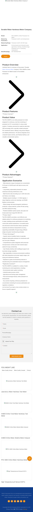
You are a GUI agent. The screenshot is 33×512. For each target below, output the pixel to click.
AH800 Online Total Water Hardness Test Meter (14, 415)
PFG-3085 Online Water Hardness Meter (14, 460)
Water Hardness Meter (8, 69)
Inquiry (5, 56)
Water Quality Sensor (7, 370)
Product (29, 370)
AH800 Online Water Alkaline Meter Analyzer (15, 438)
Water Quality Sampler (19, 370)
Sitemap (25, 509)
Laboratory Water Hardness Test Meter (14, 392)
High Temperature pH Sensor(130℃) (13, 482)
